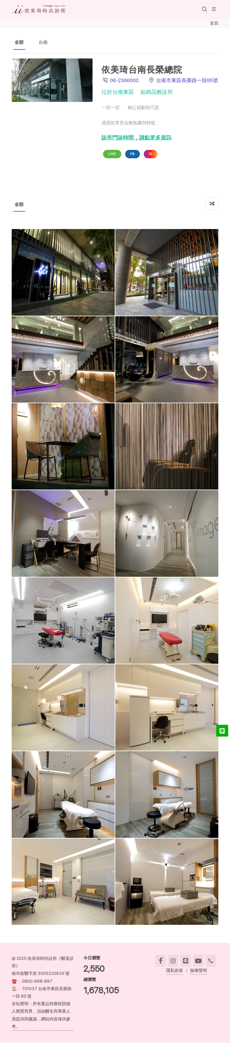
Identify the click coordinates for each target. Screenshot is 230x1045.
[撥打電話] (211, 961)
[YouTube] (198, 961)
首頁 (214, 22)
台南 (43, 42)
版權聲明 (198, 970)
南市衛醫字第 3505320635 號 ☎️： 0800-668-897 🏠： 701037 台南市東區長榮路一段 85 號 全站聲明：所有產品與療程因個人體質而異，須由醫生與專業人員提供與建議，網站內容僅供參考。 (42, 1000)
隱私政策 (174, 970)
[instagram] (173, 961)
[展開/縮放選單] (213, 8)
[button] (204, 9)
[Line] (186, 961)
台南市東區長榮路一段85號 (187, 80)
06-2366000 (124, 80)
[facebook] (160, 961)
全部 (19, 42)
